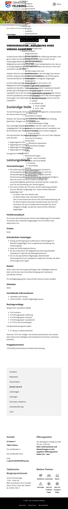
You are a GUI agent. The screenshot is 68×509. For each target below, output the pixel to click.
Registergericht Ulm (17, 142)
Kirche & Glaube (31, 136)
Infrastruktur (30, 141)
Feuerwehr (29, 126)
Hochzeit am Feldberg (33, 38)
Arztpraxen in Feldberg (37, 118)
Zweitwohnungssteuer (33, 48)
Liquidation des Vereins (19, 296)
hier (48, 454)
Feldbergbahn (30, 78)
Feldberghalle (30, 83)
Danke (27, 151)
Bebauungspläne (31, 56)
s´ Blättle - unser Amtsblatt (35, 158)
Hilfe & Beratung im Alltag (38, 123)
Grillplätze (29, 148)
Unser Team (36, 91)
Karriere (28, 168)
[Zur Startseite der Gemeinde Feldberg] (15, 5)
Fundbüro (28, 31)
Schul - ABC (39, 108)
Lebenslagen (30, 14)
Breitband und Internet (33, 76)
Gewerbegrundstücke (33, 36)
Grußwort (28, 4)
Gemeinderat (30, 9)
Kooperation (36, 111)
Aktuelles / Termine (39, 98)
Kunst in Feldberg (31, 131)
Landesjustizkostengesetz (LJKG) (19, 326)
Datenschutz (32, 505)
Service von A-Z (31, 11)
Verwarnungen (30, 43)
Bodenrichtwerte (31, 58)
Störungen (40, 487)
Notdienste (40, 479)
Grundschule (33, 88)
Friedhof (28, 28)
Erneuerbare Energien (36, 146)
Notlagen (31, 121)
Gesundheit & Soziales (33, 116)
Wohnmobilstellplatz (33, 46)
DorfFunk (31, 163)
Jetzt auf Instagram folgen (57, 489)
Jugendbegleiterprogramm (42, 93)
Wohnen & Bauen (28, 51)
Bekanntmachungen (32, 156)
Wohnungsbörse (31, 66)
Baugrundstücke (31, 53)
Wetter (57, 479)
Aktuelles (25, 153)
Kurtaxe (28, 41)
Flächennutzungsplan (33, 61)
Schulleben (36, 96)
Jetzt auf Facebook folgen (49, 489)
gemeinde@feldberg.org (19, 461)
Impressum (22, 505)
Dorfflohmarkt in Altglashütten (37, 178)
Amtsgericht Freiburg (15, 153)
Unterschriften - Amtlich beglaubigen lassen (26, 299)
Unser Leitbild (40, 106)
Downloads (49, 479)
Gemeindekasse (31, 33)
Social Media (33, 166)
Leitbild (34, 101)
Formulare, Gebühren (33, 19)
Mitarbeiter (29, 6)
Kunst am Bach (34, 133)
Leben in (25, 68)
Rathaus (25, 1)
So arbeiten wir (37, 103)
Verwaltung (26, 26)
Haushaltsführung (32, 21)
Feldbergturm (30, 81)
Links (27, 24)
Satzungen (29, 16)
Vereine (28, 128)
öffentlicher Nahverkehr (37, 143)
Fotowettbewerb (31, 175)
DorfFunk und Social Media (35, 161)
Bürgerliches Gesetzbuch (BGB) (19, 308)
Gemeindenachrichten (33, 173)
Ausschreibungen (31, 171)
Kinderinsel (32, 113)
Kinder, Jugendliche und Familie (37, 86)
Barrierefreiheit (43, 505)
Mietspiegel (29, 63)
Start (8, 28)
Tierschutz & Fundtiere (33, 138)
